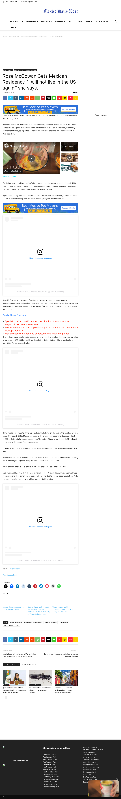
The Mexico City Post (51, 787)
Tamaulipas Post (89, 762)
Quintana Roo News (30, 70)
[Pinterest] (43, 98)
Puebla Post (87, 774)
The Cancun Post (10, 575)
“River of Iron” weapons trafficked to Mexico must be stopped (61, 655)
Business (59, 21)
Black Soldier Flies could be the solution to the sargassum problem (40, 690)
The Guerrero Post (50, 774)
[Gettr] (70, 98)
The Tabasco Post (49, 762)
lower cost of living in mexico (33, 622)
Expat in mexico (14, 37)
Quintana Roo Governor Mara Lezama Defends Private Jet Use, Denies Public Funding (14, 690)
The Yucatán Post (49, 754)
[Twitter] (10, 98)
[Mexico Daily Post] (60, 11)
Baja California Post (50, 759)
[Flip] (59, 98)
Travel (71, 21)
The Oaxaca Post (49, 767)
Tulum (17, 625)
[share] (55, 145)
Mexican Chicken (18, 146)
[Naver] (54, 98)
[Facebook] (5, 98)
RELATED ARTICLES (11, 665)
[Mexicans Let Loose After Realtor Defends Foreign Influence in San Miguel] (66, 678)
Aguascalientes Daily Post (93, 750)
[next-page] (7, 697)
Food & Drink (102, 21)
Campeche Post (49, 764)
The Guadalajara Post (51, 779)
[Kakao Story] (64, 98)
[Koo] (75, 98)
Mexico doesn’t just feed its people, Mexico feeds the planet (37, 333)
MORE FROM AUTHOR (30, 665)
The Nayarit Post (89, 769)
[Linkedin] (21, 98)
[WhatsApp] (37, 98)
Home (5, 37)
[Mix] (26, 98)
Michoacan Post (89, 757)
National (14, 21)
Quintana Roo (63, 622)
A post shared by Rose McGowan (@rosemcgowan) (40, 292)
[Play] (69, 157)
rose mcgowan (8, 625)
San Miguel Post (89, 752)
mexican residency (50, 622)
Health (13, 27)
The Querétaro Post (50, 772)
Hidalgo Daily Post (90, 755)
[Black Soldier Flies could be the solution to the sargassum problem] (40, 678)
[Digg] (48, 98)
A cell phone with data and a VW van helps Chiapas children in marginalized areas (19, 655)
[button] (115, 22)
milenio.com (15, 569)
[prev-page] (4, 697)
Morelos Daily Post (90, 747)
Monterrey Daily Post (51, 777)
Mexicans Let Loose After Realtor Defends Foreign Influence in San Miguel (64, 690)
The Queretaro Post (90, 764)
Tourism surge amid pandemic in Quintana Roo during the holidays (62, 609)
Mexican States (29, 21)
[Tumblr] (15, 98)
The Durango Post (50, 784)
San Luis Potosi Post (91, 760)
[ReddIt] (32, 98)
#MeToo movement (15, 622)
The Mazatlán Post (50, 782)
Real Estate (46, 21)
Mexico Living (84, 21)
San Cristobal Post (50, 769)
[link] (6, 145)
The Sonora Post (89, 772)
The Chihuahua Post (91, 767)
